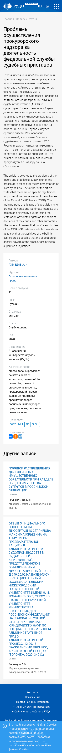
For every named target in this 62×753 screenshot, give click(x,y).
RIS (27, 424)
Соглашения (32, 697)
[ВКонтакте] (11, 436)
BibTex (35, 424)
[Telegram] (20, 436)
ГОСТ (13, 424)
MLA (20, 424)
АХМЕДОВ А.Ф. (18, 264)
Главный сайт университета (33, 706)
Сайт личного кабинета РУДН (32, 711)
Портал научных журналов (32, 701)
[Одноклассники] (15, 436)
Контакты (33, 692)
